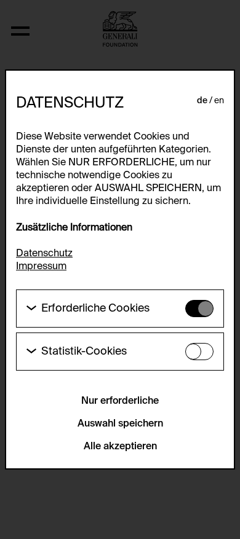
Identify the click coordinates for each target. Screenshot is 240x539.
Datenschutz (44, 254)
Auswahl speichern (120, 424)
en (219, 100)
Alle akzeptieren (120, 447)
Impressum (41, 267)
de (202, 100)
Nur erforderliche (120, 401)
